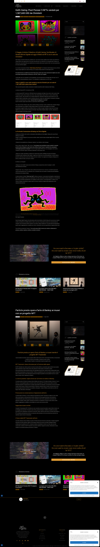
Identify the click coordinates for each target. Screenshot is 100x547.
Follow (79, 499)
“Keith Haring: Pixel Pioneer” (36, 68)
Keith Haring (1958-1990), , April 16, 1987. (29, 213)
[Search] (83, 21)
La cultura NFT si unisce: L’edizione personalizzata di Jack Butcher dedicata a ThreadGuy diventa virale (72, 58)
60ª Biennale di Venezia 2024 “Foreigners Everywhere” (70, 41)
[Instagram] (19, 1)
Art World (17, 16)
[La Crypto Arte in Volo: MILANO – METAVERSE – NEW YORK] (82, 47)
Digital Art (26, 16)
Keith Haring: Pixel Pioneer (37, 214)
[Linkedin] (22, 1)
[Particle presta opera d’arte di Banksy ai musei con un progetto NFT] (82, 53)
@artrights (25, 498)
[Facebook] (17, 1)
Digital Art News (32, 16)
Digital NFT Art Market (40, 16)
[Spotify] (24, 1)
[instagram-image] (24, 507)
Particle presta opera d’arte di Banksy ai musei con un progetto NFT (72, 52)
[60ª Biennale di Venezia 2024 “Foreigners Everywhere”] (82, 42)
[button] (97, 532)
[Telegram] (28, 541)
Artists (21, 16)
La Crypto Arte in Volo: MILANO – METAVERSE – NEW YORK (70, 47)
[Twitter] (23, 543)
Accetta (84, 542)
